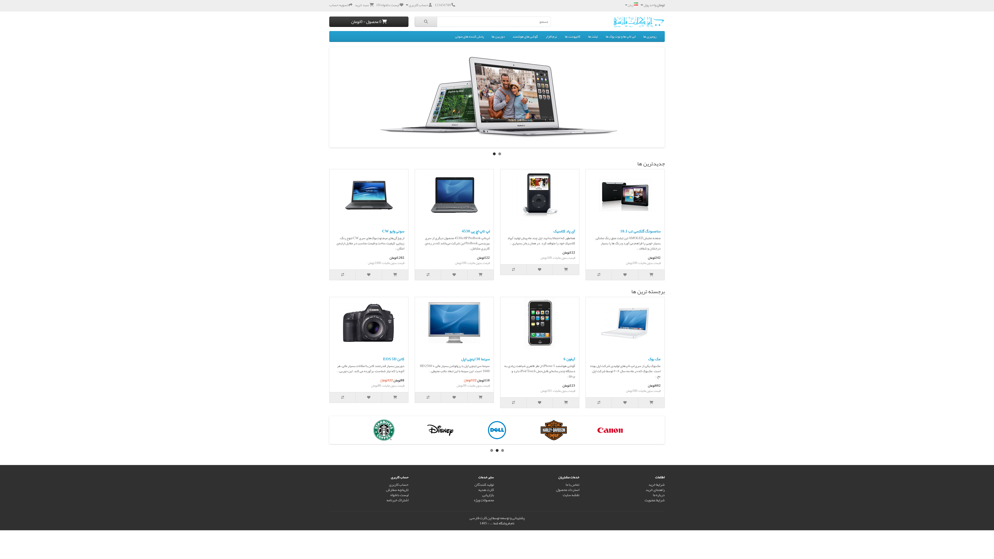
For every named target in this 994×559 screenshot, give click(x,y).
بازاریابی (488, 495)
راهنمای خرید (655, 490)
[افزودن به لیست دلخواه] (625, 275)
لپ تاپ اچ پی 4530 (476, 231)
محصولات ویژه (484, 500)
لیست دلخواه (399, 495)
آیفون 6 (569, 359)
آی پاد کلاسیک (564, 231)
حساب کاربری (398, 484)
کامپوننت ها (572, 36)
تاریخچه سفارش (397, 490)
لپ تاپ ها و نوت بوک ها (620, 36)
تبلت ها (593, 36)
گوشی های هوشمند (525, 36)
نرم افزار (551, 36)
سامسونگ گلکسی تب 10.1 (640, 231)
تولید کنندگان (484, 484)
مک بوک (654, 359)
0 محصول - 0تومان (366, 21)
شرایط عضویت (655, 500)
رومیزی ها (649, 36)
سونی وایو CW (393, 231)
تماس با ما (572, 484)
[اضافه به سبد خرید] (651, 275)
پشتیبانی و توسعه (512, 518)
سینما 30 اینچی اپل (475, 359)
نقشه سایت (571, 495)
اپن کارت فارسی (481, 518)
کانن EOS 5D (393, 359)
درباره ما (659, 495)
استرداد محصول (567, 490)
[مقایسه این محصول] (599, 275)
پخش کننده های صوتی (469, 36)
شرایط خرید (656, 484)
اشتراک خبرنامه (397, 500)
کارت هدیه (486, 490)
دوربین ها (498, 36)
